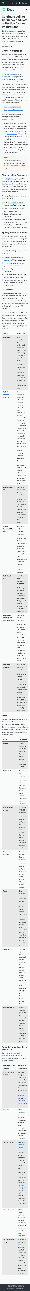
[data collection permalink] (14, 289)
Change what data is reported (13, 110)
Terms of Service (13, 1285)
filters (8, 280)
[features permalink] (23, 50)
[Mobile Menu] (26, 9)
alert (8, 134)
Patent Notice (15, 1286)
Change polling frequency (12, 107)
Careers (9, 1285)
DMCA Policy (19, 1285)
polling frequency (10, 179)
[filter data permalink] (28, 232)
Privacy (23, 1285)
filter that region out (21, 1187)
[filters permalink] (7, 716)
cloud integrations (10, 31)
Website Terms (10, 1286)
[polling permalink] (28, 175)
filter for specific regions (21, 1144)
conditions (13, 134)
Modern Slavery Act (21, 1286)
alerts (20, 1128)
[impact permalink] (13, 1049)
